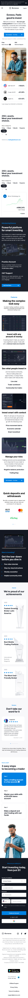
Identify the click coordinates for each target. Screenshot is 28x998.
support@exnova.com (14, 995)
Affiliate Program (14, 983)
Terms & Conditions (15, 905)
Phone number (5, 898)
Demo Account (5, 44)
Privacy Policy (14, 987)
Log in (25, 8)
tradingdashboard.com (14, 139)
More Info (16, 4)
